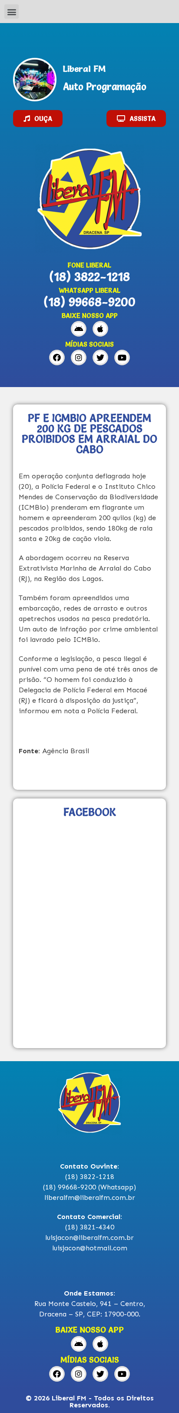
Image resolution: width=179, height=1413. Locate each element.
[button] (11, 11)
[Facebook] (57, 357)
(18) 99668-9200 (89, 301)
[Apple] (100, 329)
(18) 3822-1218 (89, 276)
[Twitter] (100, 357)
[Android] (78, 329)
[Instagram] (78, 357)
